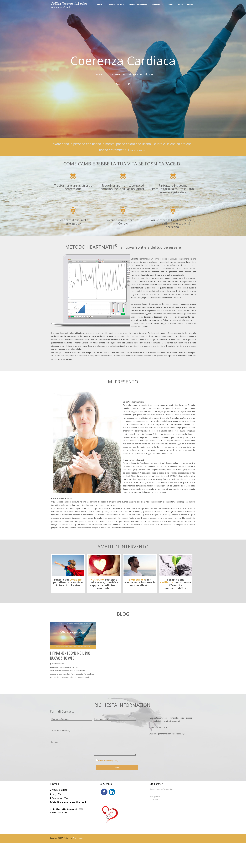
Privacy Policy (155, 796)
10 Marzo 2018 (58, 664)
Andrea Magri (78, 838)
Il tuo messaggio (101, 719)
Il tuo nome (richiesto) (60, 719)
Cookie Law (154, 799)
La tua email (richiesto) (60, 730)
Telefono (55, 742)
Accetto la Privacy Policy (108, 760)
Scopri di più (123, 84)
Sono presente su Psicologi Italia (161, 789)
